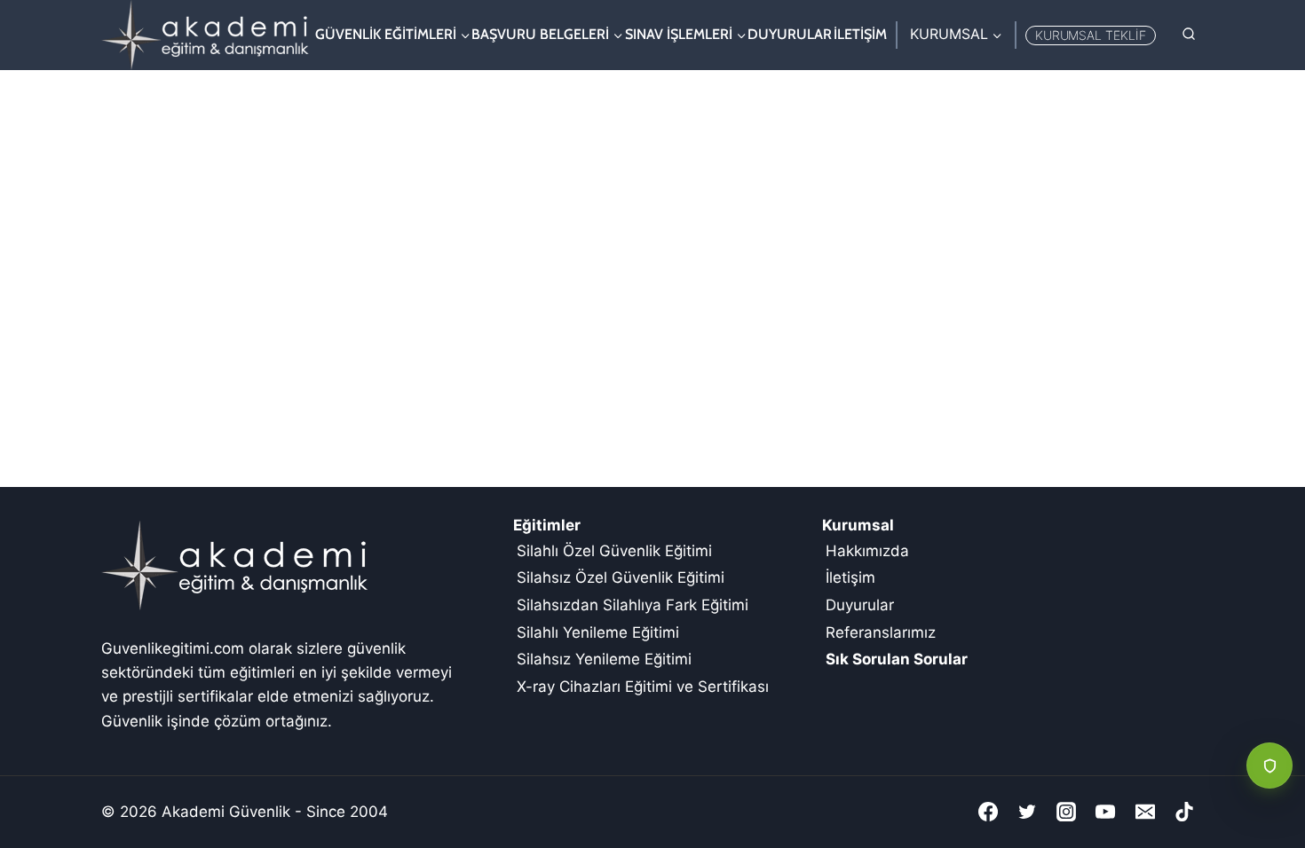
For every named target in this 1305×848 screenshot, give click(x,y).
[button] (1269, 765)
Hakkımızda (867, 551)
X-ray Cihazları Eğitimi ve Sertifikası (643, 686)
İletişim (860, 34)
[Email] (1145, 811)
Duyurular (789, 34)
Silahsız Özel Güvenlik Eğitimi (620, 577)
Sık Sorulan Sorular (897, 659)
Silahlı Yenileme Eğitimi (598, 632)
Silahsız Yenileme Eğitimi (604, 659)
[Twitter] (1027, 811)
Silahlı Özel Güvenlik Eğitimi (614, 551)
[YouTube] (1105, 811)
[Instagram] (1066, 811)
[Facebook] (988, 811)
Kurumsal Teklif (1090, 35)
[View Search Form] (1189, 35)
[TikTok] (1184, 811)
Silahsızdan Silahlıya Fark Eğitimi (632, 605)
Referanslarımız (881, 632)
